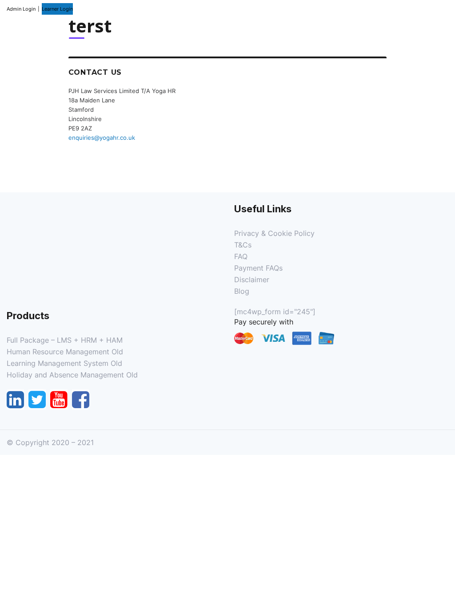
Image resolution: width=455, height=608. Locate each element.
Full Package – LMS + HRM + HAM (65, 340)
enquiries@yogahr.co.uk (101, 137)
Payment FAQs (258, 267)
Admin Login (21, 9)
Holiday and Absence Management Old (72, 374)
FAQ (240, 256)
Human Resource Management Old (65, 351)
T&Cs (242, 244)
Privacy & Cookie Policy (274, 233)
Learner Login (57, 9)
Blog (241, 291)
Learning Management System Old (64, 363)
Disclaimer (251, 279)
